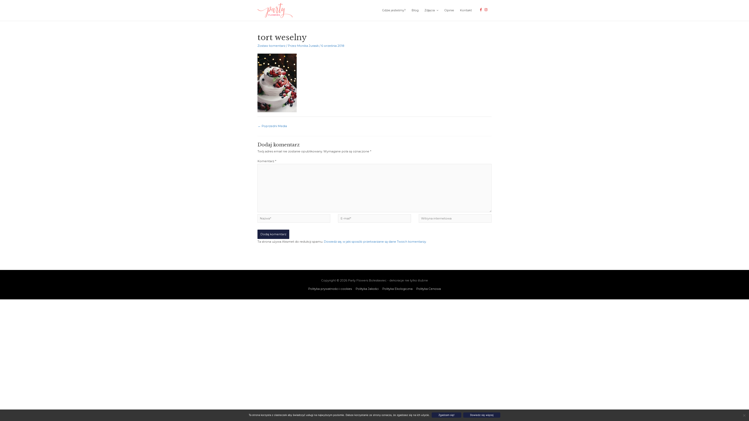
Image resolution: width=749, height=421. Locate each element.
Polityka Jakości (367, 289)
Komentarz (266, 161)
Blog (415, 10)
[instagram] (486, 9)
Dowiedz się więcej (481, 415)
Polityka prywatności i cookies (330, 289)
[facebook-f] (481, 9)
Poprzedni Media (272, 126)
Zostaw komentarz (271, 46)
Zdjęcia (429, 10)
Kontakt (466, 10)
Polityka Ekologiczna (397, 289)
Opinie (449, 10)
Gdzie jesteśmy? (394, 10)
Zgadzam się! (446, 415)
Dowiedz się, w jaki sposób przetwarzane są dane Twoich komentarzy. (375, 241)
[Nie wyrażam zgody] (744, 415)
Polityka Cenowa (428, 289)
